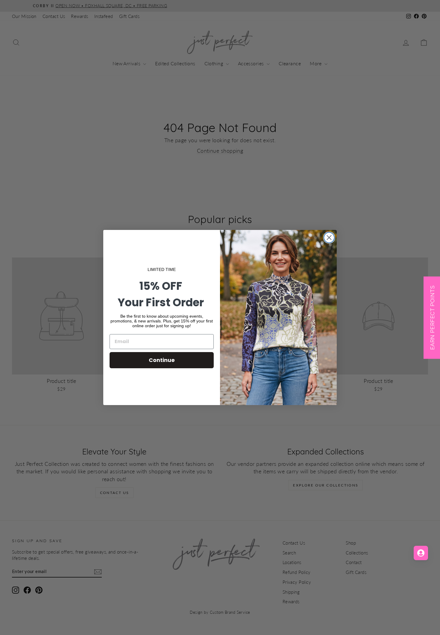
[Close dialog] (329, 237)
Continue (162, 360)
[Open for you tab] (421, 553)
